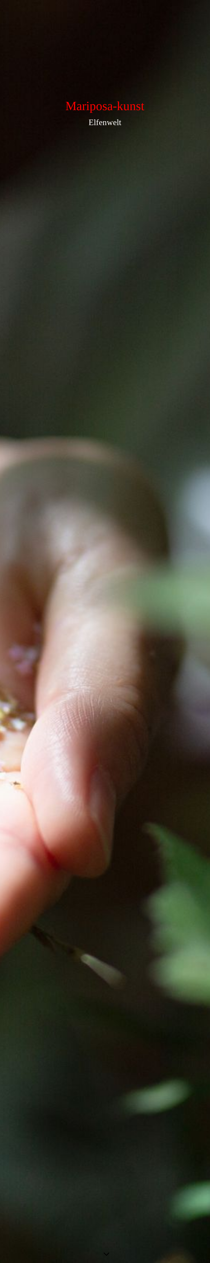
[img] (105, 631)
